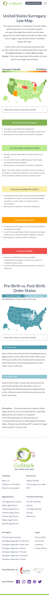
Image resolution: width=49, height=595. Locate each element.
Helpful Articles (33, 481)
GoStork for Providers (11, 484)
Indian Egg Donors (9, 505)
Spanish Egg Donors (10, 524)
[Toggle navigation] (45, 3)
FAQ (28, 488)
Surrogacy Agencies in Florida (14, 552)
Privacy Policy (40, 537)
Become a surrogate (10, 488)
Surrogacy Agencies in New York (15, 545)
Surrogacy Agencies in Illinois (14, 548)
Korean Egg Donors (10, 516)
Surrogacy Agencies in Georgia (15, 556)
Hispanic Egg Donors (10, 513)
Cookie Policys (41, 548)
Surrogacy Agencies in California (15, 541)
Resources (31, 516)
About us (5, 481)
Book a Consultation (34, 3)
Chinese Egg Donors (10, 509)
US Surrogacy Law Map (36, 484)
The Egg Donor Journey (11, 502)
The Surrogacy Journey (11, 537)
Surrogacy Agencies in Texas (14, 559)
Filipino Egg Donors (10, 520)
